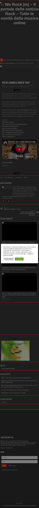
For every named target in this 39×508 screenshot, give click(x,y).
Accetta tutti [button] (19, 259)
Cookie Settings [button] (8, 259)
